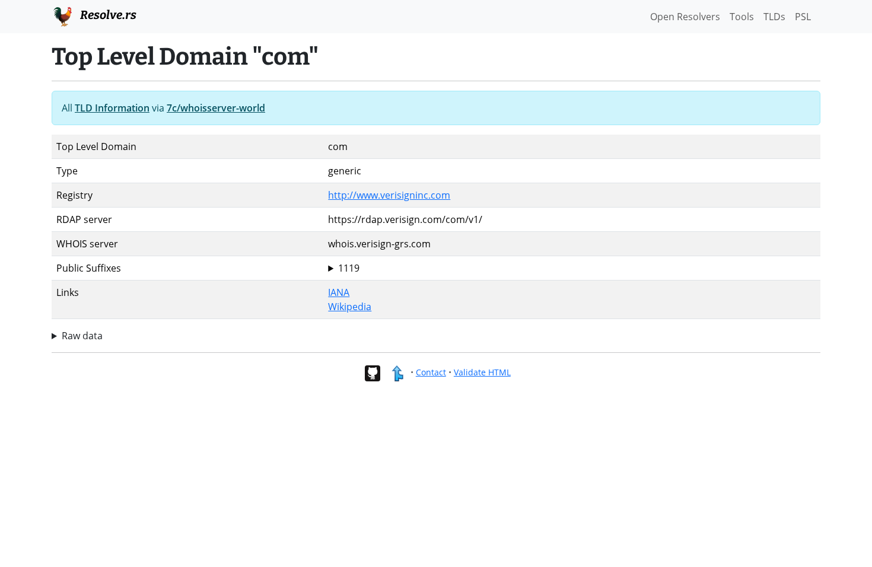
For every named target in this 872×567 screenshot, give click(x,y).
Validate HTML (482, 372)
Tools (742, 16)
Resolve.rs (107, 15)
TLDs (774, 16)
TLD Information (112, 107)
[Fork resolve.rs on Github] (372, 372)
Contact (431, 372)
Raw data (82, 335)
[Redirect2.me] (397, 372)
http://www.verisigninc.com (389, 195)
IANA (338, 292)
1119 (348, 268)
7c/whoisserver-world (216, 107)
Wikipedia (349, 306)
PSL (803, 16)
